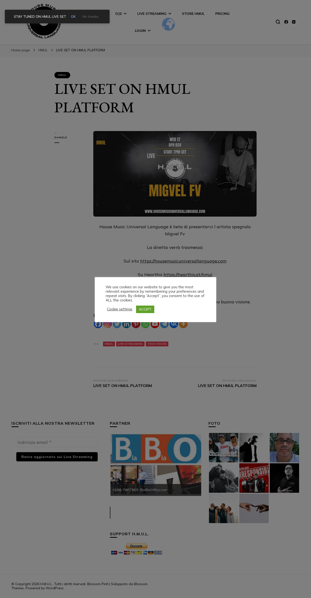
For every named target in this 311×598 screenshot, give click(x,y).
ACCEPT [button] (145, 309)
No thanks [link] (91, 16)
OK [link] (73, 16)
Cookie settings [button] (119, 309)
